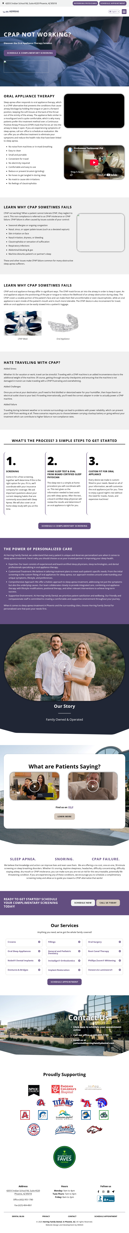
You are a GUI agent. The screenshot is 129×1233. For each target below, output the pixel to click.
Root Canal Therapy (98, 951)
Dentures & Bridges (18, 969)
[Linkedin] (108, 1191)
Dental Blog (18, 1216)
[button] (124, 11)
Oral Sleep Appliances (19, 951)
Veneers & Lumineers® (100, 969)
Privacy (46, 1216)
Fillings (51, 941)
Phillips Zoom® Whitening (102, 960)
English (114, 11)
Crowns (12, 941)
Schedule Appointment (105, 1216)
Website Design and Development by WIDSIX (64, 1225)
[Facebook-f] (98, 1191)
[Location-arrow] (113, 1191)
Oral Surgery (95, 941)
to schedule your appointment (97, 1026)
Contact (72, 1216)
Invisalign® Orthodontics (61, 960)
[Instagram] (103, 1191)
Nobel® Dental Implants (20, 960)
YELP (70, 807)
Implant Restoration (59, 969)
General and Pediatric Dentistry (59, 952)
